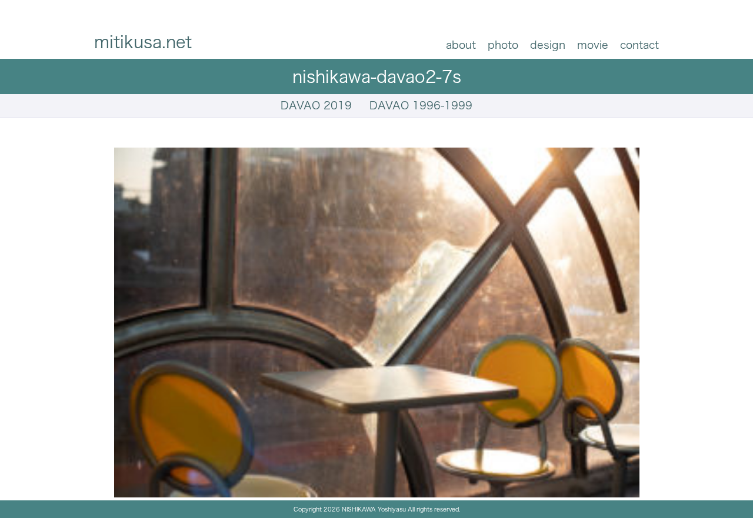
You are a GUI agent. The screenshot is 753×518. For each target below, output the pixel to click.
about (461, 44)
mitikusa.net (143, 42)
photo (503, 44)
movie (592, 44)
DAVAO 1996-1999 (420, 105)
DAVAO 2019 (316, 105)
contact (639, 44)
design (547, 44)
